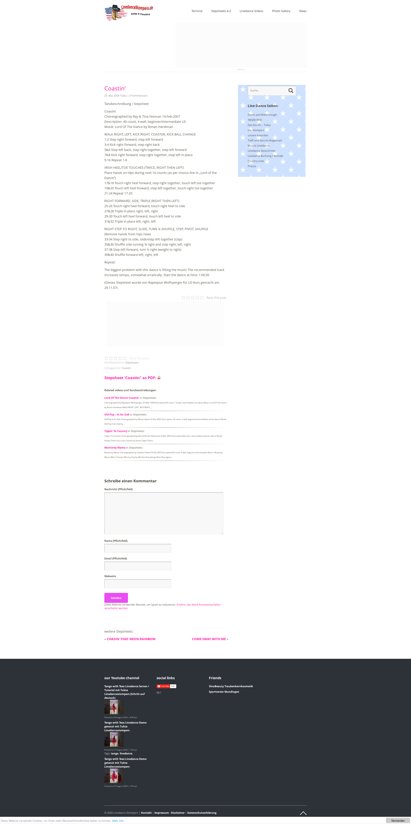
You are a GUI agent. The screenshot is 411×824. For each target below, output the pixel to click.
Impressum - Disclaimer (169, 813)
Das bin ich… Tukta (259, 125)
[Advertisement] (241, 45)
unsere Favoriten (258, 135)
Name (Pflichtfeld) (115, 541)
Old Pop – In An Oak (117, 414)
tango (114, 753)
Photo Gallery (281, 11)
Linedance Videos (251, 11)
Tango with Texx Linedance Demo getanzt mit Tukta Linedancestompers (125, 726)
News (303, 11)
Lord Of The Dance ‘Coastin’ (121, 398)
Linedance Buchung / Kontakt (265, 156)
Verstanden (398, 820)
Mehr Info (118, 821)
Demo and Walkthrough (262, 115)
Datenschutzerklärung (201, 813)
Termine (197, 11)
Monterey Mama (115, 447)
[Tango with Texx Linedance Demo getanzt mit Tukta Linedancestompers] (114, 745)
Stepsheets (132, 362)
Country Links (256, 161)
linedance (126, 753)
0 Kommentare (138, 95)
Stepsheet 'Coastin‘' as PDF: (130, 377)
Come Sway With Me (209, 639)
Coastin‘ (115, 88)
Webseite (110, 576)
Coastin (126, 368)
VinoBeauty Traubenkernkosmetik (231, 686)
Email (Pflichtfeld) (115, 558)
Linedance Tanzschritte (261, 151)
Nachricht (118, 489)
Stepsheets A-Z (221, 11)
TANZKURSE (255, 120)
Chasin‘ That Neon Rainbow (131, 639)
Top (303, 813)
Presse (252, 166)
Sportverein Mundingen (224, 691)
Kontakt (146, 813)
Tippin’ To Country (115, 431)
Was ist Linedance (258, 145)
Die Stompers (256, 130)
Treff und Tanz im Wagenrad (265, 140)
